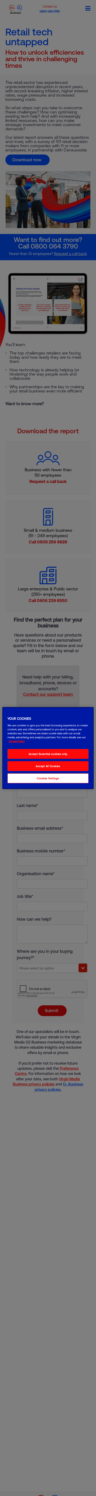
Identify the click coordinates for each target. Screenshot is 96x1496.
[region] (47, 748)
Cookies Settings (48, 778)
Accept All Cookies (48, 766)
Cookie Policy (17, 741)
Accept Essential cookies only (48, 753)
